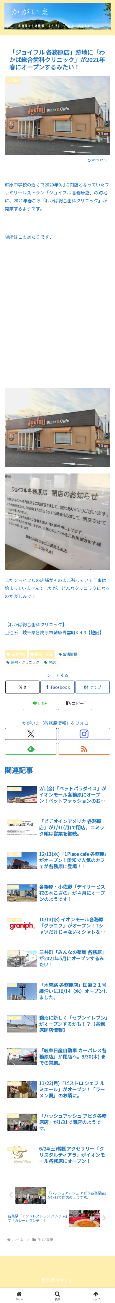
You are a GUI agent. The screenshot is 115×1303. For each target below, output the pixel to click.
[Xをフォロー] (31, 734)
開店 (52, 662)
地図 (95, 632)
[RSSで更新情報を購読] (84, 749)
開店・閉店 (44, 653)
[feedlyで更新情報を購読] (31, 749)
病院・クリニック (25, 662)
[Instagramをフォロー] (84, 734)
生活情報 (18, 653)
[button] (75, 703)
